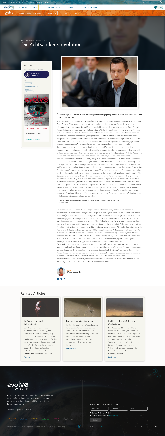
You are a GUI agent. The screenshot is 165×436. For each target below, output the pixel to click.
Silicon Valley (28, 92)
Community (71, 7)
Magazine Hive (50, 13)
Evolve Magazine (29, 40)
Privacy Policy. (113, 415)
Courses (59, 7)
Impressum (30, 426)
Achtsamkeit (28, 84)
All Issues (38, 13)
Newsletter (31, 2)
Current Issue (25, 13)
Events (43, 7)
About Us (6, 2)
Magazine (23, 7)
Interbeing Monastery (87, 7)
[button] (155, 7)
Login (160, 7)
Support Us (14, 2)
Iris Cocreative (105, 427)
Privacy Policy (61, 426)
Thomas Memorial (42, 2)
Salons (51, 7)
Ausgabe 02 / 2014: (41, 40)
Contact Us (22, 2)
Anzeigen (77, 13)
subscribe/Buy (65, 13)
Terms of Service (40, 426)
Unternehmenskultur (30, 86)
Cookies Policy (51, 426)
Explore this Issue (35, 139)
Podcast (33, 7)
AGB (23, 426)
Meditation (28, 89)
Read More (27, 357)
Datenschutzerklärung (13, 426)
